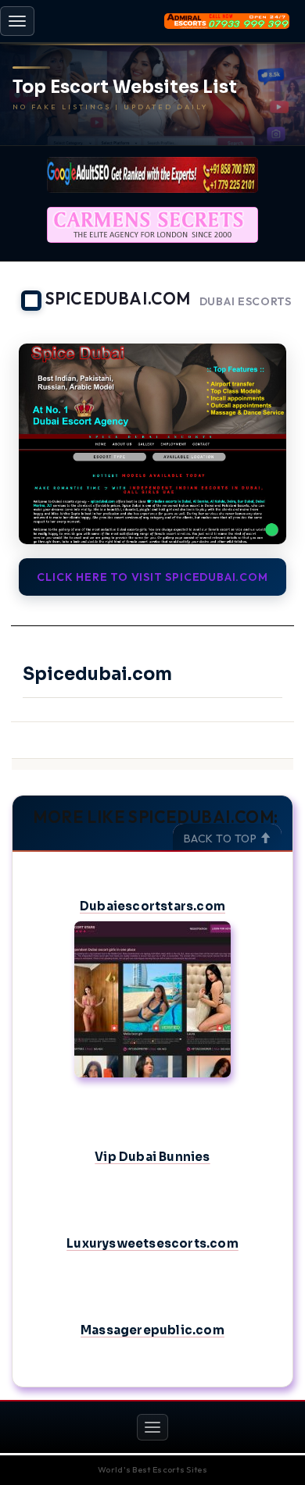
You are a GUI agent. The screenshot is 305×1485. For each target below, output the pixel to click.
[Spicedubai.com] (152, 444)
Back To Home (250, 324)
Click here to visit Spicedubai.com (152, 577)
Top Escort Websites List (125, 87)
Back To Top (222, 839)
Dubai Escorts (245, 302)
